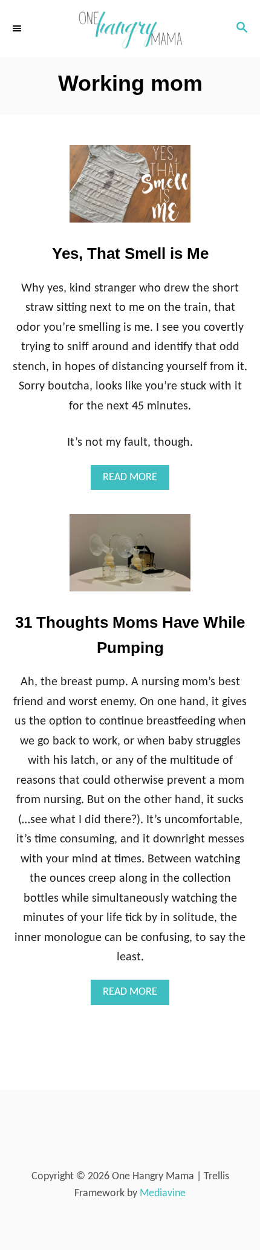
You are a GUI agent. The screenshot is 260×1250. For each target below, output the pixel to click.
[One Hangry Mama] (130, 28)
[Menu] (18, 28)
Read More (136, 481)
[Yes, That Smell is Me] (130, 190)
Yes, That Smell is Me (130, 253)
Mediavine (163, 1193)
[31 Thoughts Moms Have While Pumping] (130, 558)
